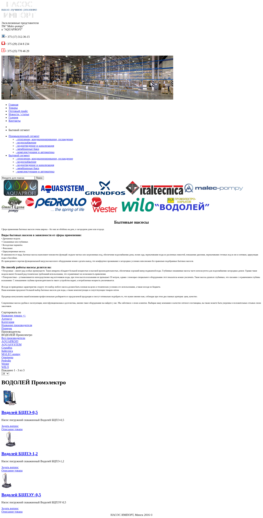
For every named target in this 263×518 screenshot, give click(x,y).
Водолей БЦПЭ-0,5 (19, 412)
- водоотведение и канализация (35, 145)
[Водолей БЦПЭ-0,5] (9, 404)
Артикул (6, 318)
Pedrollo (6, 360)
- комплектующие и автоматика (35, 152)
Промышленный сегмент (24, 136)
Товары (13, 107)
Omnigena (7, 357)
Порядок (6, 328)
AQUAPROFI (9, 341)
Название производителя (16, 325)
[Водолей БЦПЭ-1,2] (9, 446)
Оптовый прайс (18, 111)
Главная (13, 104)
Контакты (15, 120)
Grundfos (6, 347)
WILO (5, 367)
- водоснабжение (26, 142)
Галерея (13, 117)
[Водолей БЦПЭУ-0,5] (6, 487)
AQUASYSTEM (11, 344)
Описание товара (12, 429)
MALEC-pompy (10, 354)
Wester (5, 363)
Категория (7, 322)
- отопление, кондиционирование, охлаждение (44, 139)
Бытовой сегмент (19, 155)
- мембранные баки (27, 149)
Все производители (13, 338)
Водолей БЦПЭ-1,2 (19, 453)
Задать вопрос (10, 426)
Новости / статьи (19, 114)
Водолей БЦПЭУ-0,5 (21, 494)
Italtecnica (7, 350)
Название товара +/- (13, 315)
